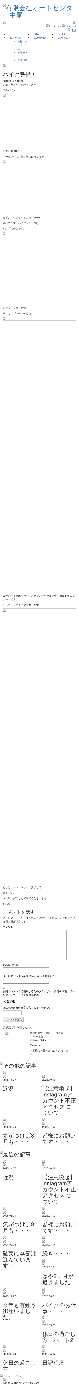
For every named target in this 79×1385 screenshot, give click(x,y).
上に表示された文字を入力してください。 (27, 1007)
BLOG (61, 34)
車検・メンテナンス (22, 45)
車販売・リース (22, 54)
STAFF (38, 34)
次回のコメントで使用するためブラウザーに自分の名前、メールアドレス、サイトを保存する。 (39, 993)
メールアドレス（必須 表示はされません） (27, 976)
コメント (8, 927)
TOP (12, 34)
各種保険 (22, 60)
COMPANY (40, 37)
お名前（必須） (12, 965)
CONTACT (64, 37)
